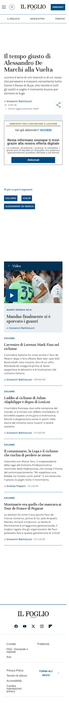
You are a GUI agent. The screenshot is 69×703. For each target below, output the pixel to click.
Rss (9, 657)
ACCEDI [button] (46, 130)
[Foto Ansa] (33, 286)
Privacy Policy (15, 670)
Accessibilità (14, 680)
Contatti (11, 644)
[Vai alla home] (33, 7)
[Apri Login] (12, 7)
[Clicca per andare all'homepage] (33, 614)
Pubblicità (43, 644)
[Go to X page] (33, 626)
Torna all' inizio (46, 673)
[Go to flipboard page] (50, 626)
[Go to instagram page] (42, 626)
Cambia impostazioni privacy (14, 689)
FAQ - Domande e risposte (17, 650)
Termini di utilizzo (17, 675)
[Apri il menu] (3, 7)
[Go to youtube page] (24, 626)
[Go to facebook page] (16, 626)
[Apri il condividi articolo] (58, 105)
